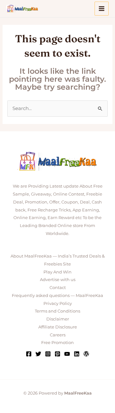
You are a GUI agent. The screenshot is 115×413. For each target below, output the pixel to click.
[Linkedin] (77, 354)
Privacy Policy (57, 303)
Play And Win (57, 271)
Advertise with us (57, 279)
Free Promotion (57, 342)
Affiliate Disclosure (57, 326)
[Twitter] (38, 354)
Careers (57, 334)
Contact (58, 287)
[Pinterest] (57, 354)
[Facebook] (29, 354)
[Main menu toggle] (102, 9)
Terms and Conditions (57, 310)
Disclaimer (57, 318)
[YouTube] (67, 354)
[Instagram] (48, 354)
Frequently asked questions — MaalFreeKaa (57, 295)
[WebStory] (86, 354)
